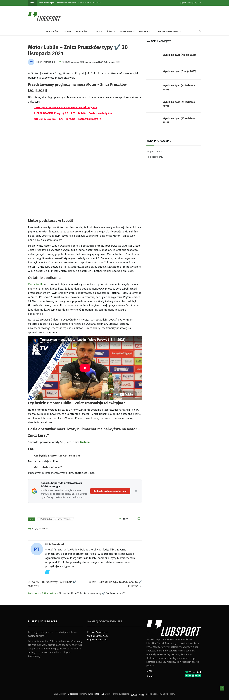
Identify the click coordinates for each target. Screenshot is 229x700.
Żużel (109, 31)
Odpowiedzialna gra (97, 639)
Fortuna (85, 442)
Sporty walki (125, 31)
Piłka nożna (81, 31)
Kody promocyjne (46, 3)
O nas (149, 670)
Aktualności (52, 31)
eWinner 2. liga (46, 519)
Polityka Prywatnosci (97, 632)
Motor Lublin (35, 284)
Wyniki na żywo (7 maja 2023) (179, 54)
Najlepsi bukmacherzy (168, 31)
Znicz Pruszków (64, 519)
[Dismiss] (136, 491)
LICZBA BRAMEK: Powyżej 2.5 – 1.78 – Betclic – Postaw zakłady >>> (73, 113)
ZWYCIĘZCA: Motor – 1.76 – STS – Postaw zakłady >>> (65, 107)
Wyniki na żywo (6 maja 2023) (179, 71)
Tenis (97, 31)
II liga (34, 528)
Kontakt (150, 676)
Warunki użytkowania (98, 635)
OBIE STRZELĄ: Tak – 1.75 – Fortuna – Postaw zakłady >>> (67, 119)
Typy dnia (66, 31)
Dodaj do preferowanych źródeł (110, 491)
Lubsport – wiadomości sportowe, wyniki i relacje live (81, 694)
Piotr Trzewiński (54, 544)
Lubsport (33, 593)
